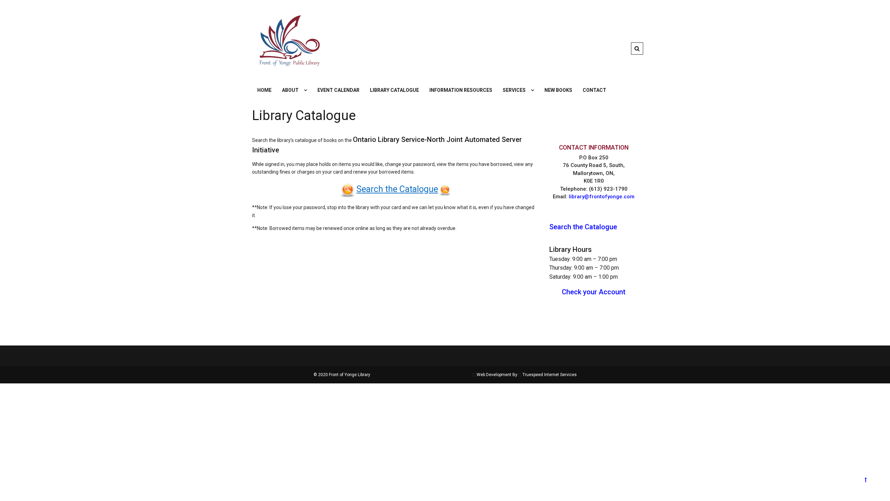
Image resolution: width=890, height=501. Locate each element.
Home (264, 90)
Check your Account (593, 292)
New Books (558, 90)
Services (514, 90)
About (290, 90)
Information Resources (460, 90)
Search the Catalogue (397, 189)
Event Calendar (338, 90)
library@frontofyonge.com (601, 196)
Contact (594, 90)
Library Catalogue (394, 90)
